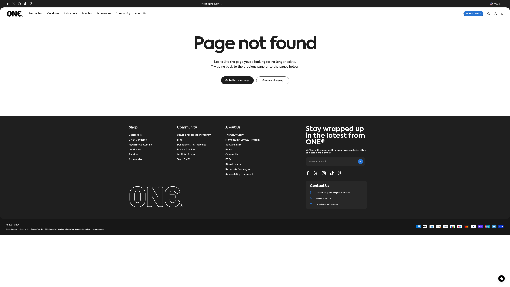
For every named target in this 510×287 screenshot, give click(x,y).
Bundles (133, 154)
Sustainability (233, 144)
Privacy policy (23, 229)
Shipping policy (51, 229)
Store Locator (233, 164)
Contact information (66, 229)
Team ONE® (183, 159)
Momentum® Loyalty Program (242, 139)
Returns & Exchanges (237, 169)
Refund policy (11, 229)
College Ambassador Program (194, 134)
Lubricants (135, 149)
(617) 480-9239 (323, 198)
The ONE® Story (234, 134)
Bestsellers (135, 134)
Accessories (135, 159)
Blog (179, 139)
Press (228, 149)
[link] (473, 13)
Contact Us (231, 154)
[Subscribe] (360, 161)
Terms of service (37, 229)
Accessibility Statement (239, 174)
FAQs (228, 159)
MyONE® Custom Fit (140, 144)
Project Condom (186, 149)
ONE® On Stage (186, 154)
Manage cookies (98, 229)
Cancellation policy (82, 229)
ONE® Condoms (138, 139)
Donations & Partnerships (191, 144)
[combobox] (497, 3)
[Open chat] (501, 278)
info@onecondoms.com (327, 204)
